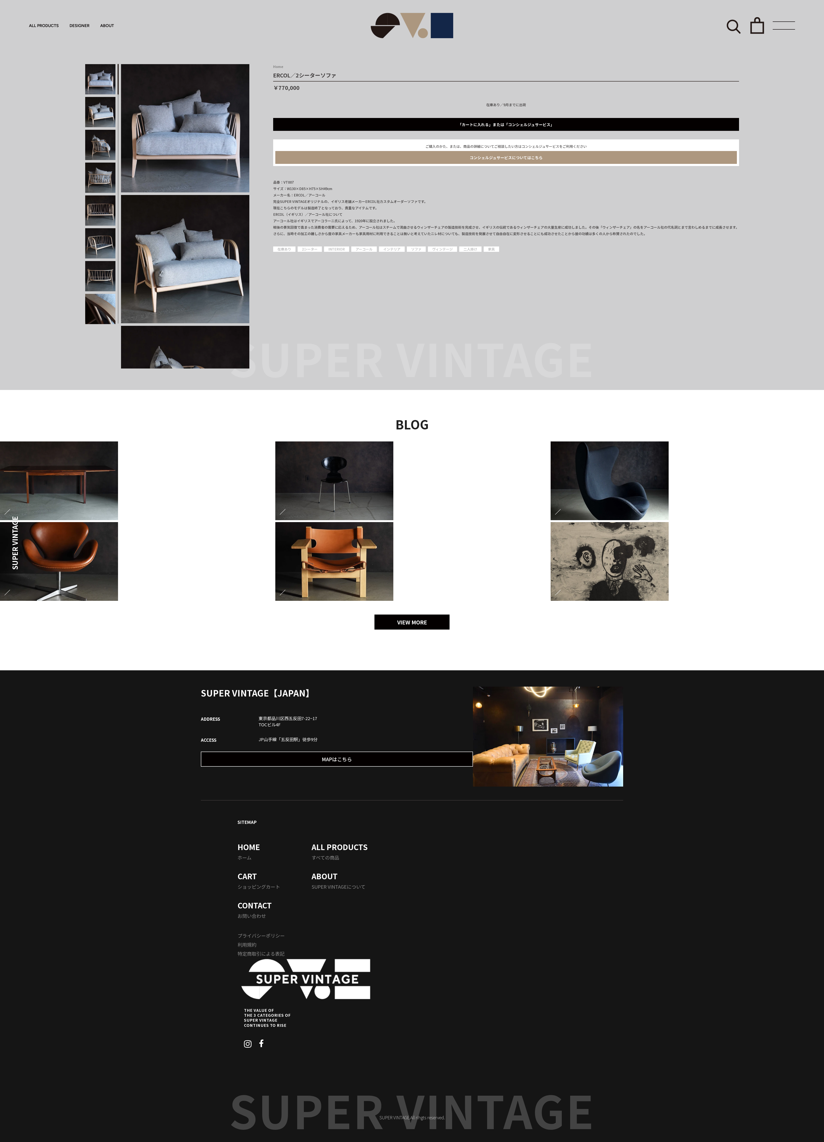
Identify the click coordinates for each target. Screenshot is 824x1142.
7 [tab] (118, 275)
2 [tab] (118, 112)
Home (278, 66)
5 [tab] (118, 210)
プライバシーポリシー (261, 935)
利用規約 (247, 944)
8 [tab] (118, 308)
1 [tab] (118, 79)
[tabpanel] (185, 128)
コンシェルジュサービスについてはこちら (506, 157)
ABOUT (107, 25)
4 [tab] (118, 177)
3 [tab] (118, 144)
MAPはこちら (337, 759)
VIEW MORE (412, 622)
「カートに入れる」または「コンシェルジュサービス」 (506, 124)
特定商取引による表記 (261, 953)
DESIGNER (79, 25)
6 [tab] (118, 243)
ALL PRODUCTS (44, 25)
